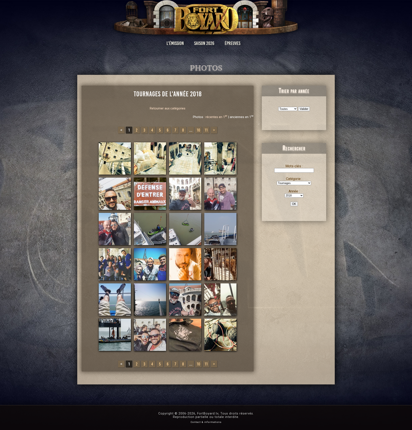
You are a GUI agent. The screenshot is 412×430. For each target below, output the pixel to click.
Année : (294, 191)
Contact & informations (206, 422)
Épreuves (232, 43)
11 (206, 130)
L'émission (175, 43)
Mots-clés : (294, 166)
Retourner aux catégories (167, 108)
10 (198, 130)
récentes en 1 (216, 117)
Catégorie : (294, 179)
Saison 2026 (204, 43)
